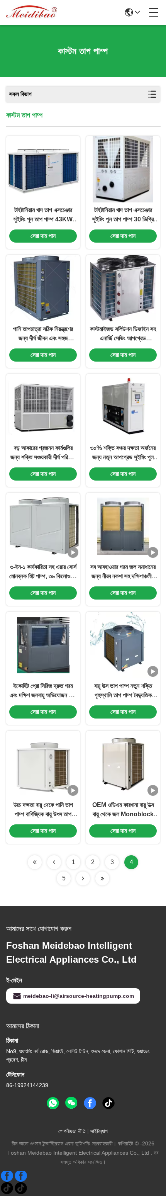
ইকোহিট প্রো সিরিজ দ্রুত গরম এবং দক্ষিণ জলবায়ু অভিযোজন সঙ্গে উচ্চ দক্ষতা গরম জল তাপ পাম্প (43, 691)
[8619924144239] (53, 1103)
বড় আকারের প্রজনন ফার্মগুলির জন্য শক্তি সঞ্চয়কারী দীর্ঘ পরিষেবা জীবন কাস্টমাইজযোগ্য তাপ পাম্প (43, 453)
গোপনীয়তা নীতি (72, 1131)
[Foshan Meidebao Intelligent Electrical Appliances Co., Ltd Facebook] (90, 1103)
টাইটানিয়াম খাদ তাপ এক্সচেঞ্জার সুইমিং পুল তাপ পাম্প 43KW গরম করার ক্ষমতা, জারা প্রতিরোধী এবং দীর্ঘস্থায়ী (43, 215)
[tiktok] (108, 1103)
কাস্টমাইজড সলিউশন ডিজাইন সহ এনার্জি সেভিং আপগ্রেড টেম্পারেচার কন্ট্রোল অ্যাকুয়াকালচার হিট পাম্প (123, 334)
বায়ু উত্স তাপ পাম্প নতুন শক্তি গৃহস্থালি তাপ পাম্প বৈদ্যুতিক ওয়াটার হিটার (123, 691)
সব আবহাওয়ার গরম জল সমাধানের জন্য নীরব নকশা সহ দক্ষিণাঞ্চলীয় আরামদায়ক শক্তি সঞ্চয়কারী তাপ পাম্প (123, 572)
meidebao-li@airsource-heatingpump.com (78, 996)
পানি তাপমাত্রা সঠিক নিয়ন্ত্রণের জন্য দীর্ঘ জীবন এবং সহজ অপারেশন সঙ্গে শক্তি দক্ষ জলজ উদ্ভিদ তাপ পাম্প (43, 334)
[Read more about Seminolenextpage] (35, 862)
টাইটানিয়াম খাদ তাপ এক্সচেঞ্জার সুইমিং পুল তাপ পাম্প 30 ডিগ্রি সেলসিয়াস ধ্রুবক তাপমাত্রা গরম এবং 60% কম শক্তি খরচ (123, 215)
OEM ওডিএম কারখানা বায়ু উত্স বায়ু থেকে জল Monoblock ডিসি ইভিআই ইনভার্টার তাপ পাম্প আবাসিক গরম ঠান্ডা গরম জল (123, 810)
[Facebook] (14, 1179)
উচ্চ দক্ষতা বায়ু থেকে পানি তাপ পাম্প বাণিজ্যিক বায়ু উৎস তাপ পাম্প (43, 810)
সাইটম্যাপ (99, 1131)
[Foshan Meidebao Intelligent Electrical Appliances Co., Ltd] (31, 12)
